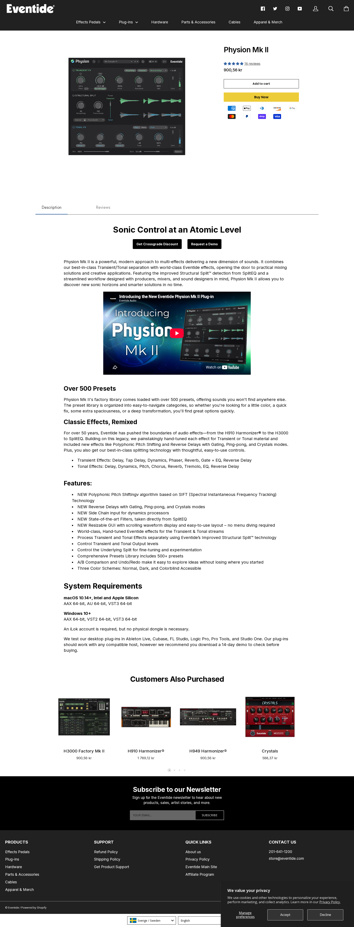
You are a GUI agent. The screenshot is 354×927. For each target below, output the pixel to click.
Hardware (159, 22)
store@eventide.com (286, 858)
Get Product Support (111, 867)
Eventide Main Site (201, 867)
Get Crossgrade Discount (157, 244)
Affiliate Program (199, 874)
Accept (285, 914)
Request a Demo (204, 244)
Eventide (14, 907)
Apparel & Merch (268, 22)
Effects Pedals (88, 22)
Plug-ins (126, 22)
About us (193, 852)
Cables (234, 22)
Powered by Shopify (34, 907)
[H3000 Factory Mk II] (84, 717)
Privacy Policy (197, 859)
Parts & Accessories (198, 22)
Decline (325, 914)
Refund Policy (106, 852)
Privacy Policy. (329, 902)
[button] (234, 63)
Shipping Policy (107, 859)
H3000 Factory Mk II (84, 751)
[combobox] (151, 920)
